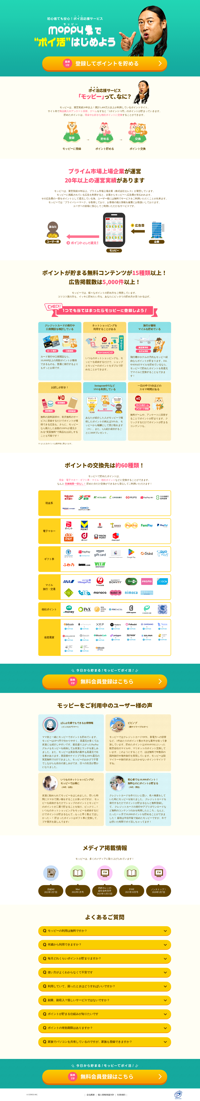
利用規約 (121, 1094)
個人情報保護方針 (106, 1094)
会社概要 (91, 1094)
